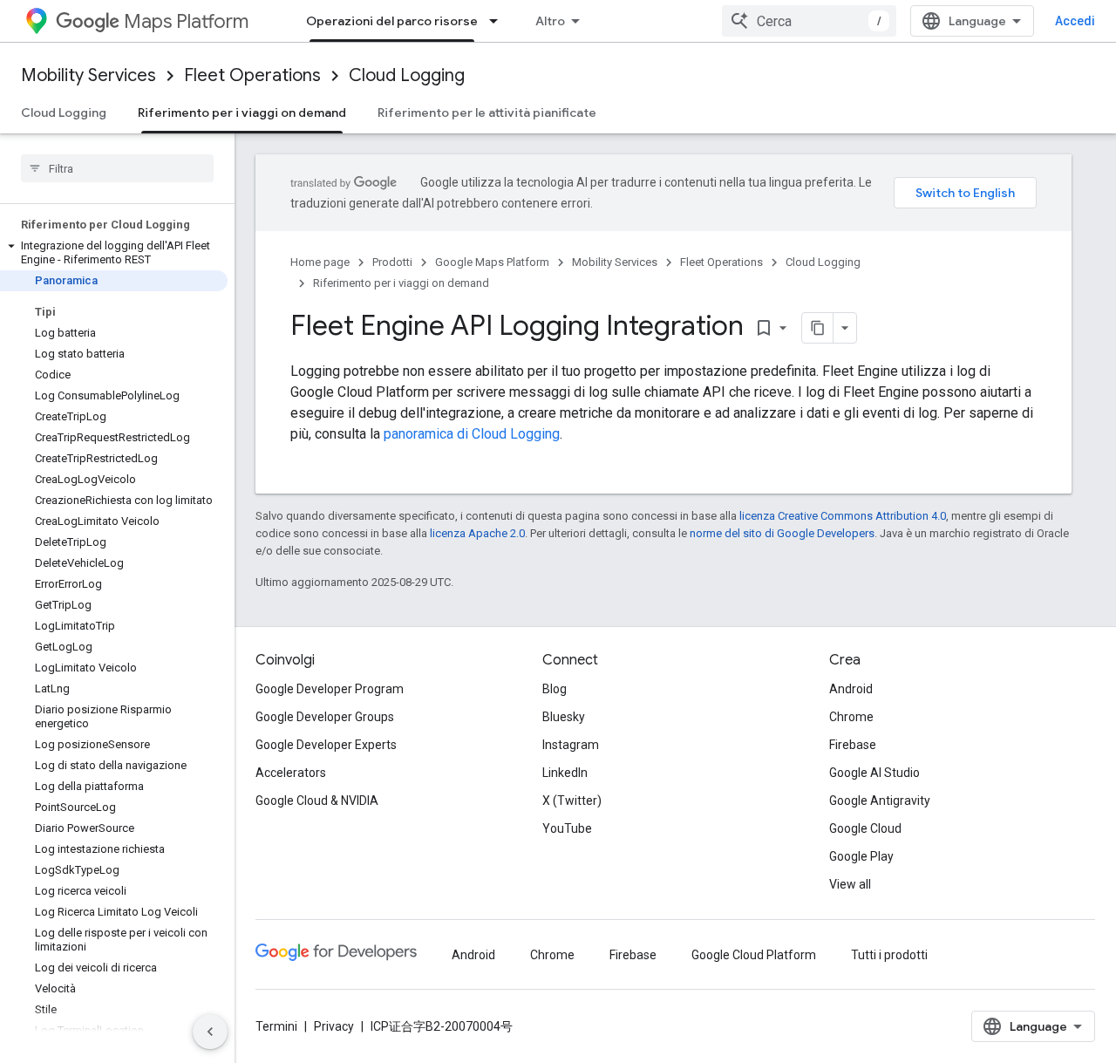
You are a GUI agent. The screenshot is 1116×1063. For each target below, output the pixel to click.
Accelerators (290, 773)
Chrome (851, 717)
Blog (554, 689)
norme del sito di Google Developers (782, 533)
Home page (320, 262)
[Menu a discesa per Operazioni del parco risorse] (499, 21)
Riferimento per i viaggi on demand (242, 112)
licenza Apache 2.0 (477, 533)
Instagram (570, 745)
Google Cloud (865, 828)
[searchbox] (117, 168)
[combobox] (809, 21)
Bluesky (563, 717)
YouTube (567, 828)
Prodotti (392, 262)
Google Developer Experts (326, 745)
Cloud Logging (407, 75)
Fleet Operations (252, 75)
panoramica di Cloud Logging (472, 434)
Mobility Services (88, 75)
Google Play (861, 856)
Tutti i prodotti (889, 955)
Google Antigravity (879, 800)
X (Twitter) (572, 800)
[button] (114, 252)
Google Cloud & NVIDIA (316, 800)
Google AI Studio (874, 773)
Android (851, 689)
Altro (550, 21)
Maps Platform (186, 21)
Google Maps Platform (492, 262)
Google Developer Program (329, 689)
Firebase (852, 745)
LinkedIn (565, 773)
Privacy (334, 1026)
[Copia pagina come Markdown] (818, 328)
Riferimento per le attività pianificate (487, 112)
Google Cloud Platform (753, 955)
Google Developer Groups (324, 717)
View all (850, 884)
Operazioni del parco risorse (392, 21)
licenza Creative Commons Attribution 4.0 (842, 515)
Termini (276, 1026)
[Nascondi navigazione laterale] (210, 1031)
